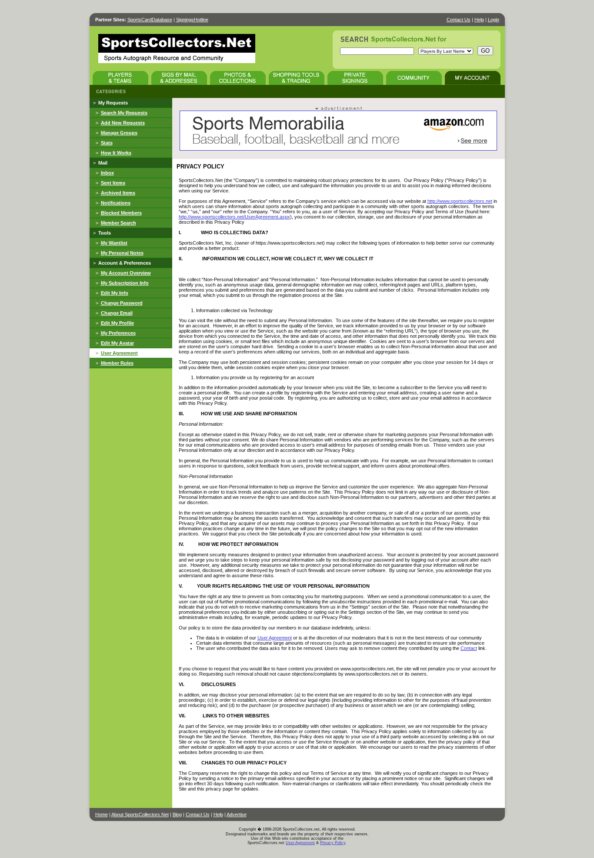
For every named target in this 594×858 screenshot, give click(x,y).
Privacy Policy (332, 843)
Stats (107, 142)
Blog (177, 814)
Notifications (115, 202)
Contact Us (459, 19)
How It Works (116, 152)
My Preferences (118, 333)
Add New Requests (123, 122)
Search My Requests (124, 112)
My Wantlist (114, 243)
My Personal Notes (122, 253)
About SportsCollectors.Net (140, 814)
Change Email (117, 313)
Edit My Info (114, 293)
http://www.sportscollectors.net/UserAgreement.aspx (234, 216)
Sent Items (113, 182)
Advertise (237, 814)
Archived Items (118, 192)
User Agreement (119, 353)
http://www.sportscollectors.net (459, 201)
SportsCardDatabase (149, 19)
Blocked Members (121, 212)
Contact (469, 648)
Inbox (107, 172)
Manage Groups (119, 132)
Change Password (122, 303)
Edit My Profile (117, 323)
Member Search (118, 222)
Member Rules (117, 363)
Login (493, 19)
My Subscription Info (125, 283)
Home (101, 814)
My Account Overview (126, 273)
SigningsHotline (192, 19)
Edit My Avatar (117, 343)
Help (479, 19)
